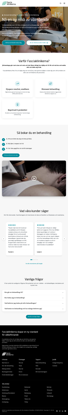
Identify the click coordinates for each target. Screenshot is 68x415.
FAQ (37, 366)
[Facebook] (57, 411)
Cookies (54, 366)
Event (20, 372)
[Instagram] (60, 411)
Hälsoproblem (6, 369)
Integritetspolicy (57, 363)
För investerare (23, 375)
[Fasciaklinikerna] (9, 3)
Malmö (4, 396)
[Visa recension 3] (34, 259)
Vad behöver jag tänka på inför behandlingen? (20, 303)
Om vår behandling (7, 366)
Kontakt (38, 369)
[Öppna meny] (64, 3)
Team (20, 366)
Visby (26, 402)
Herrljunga (50, 396)
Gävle (26, 390)
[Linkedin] (62, 411)
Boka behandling (41, 363)
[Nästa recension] (64, 238)
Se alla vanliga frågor (34, 316)
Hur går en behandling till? (13, 292)
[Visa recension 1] (31, 259)
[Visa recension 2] (33, 259)
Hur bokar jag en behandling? (14, 298)
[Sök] (60, 3)
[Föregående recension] (3, 238)
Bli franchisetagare (41, 372)
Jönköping (5, 402)
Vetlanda (49, 390)
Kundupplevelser (7, 372)
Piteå (26, 396)
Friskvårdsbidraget (7, 375)
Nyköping (27, 393)
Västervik (27, 399)
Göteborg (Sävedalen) (8, 393)
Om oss (21, 363)
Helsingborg (5, 399)
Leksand (49, 393)
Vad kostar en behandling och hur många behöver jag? (23, 308)
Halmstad (27, 387)
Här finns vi (5, 363)
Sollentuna (5, 390)
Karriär (21, 369)
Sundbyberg (5, 387)
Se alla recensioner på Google (34, 263)
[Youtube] (65, 411)
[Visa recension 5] (37, 259)
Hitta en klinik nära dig (11, 155)
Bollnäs (49, 387)
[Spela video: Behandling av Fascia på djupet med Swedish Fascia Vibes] (34, 178)
